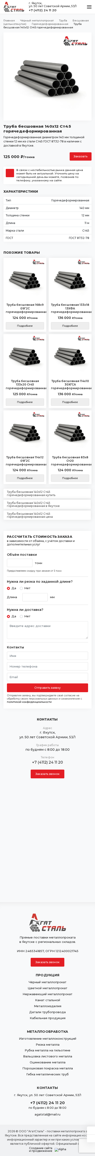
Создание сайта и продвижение (40, 1149)
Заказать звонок (47, 774)
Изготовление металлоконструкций (47, 1038)
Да (14, 588)
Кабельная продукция (47, 1018)
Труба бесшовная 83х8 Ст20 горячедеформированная (70, 461)
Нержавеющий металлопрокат (47, 994)
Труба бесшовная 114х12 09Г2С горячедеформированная (25, 461)
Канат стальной (47, 1000)
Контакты (15, 647)
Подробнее (25, 325)
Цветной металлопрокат (47, 988)
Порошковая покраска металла (47, 1068)
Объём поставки (22, 554)
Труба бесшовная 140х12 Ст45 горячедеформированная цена (30, 515)
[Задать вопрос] (91, 1130)
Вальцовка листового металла (47, 1056)
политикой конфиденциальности (29, 701)
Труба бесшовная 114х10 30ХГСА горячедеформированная (70, 384)
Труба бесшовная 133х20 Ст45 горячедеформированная (25, 384)
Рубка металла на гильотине (47, 1050)
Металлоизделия (47, 1006)
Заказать (81, 156)
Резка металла (47, 1044)
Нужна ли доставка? (25, 610)
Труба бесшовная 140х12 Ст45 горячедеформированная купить (31, 493)
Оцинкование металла (47, 1062)
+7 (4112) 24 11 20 (42, 10)
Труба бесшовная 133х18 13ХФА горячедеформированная (70, 308)
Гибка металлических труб (47, 1074)
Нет (27, 588)
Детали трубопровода (47, 1012)
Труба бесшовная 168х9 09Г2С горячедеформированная (25, 308)
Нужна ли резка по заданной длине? (40, 581)
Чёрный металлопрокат (47, 982)
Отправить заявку (47, 687)
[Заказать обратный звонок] (91, 1138)
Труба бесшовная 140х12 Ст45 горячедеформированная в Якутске (33, 504)
